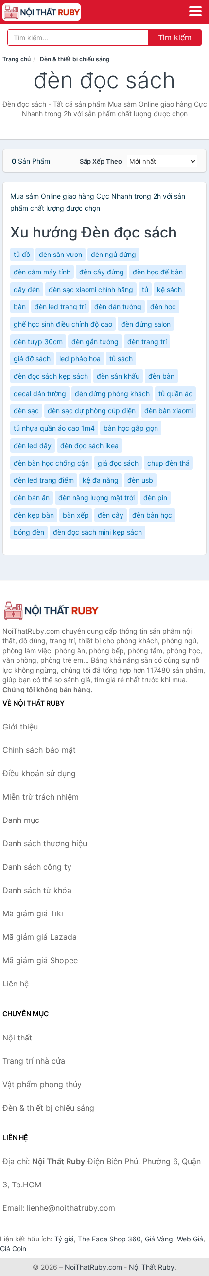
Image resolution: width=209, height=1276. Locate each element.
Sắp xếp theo (101, 161)
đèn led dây (33, 445)
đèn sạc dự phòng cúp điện (92, 410)
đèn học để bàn (158, 272)
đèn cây (110, 515)
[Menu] (195, 11)
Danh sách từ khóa (36, 890)
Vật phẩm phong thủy (42, 1084)
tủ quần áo (175, 393)
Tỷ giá (64, 1239)
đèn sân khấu (118, 376)
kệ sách (169, 289)
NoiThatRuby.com (93, 1267)
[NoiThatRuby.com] (56, 12)
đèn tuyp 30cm (38, 341)
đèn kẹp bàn (34, 515)
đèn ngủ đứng (113, 254)
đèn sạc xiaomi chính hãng (91, 289)
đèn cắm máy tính (42, 272)
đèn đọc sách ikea (89, 445)
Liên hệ (15, 983)
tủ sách (121, 358)
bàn (20, 306)
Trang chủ (16, 59)
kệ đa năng (101, 480)
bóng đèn (29, 532)
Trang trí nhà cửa (33, 1061)
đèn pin (155, 497)
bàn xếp (76, 515)
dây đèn (27, 289)
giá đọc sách (118, 463)
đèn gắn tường (95, 341)
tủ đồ (22, 254)
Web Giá (190, 1239)
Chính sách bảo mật (39, 750)
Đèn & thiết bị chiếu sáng (75, 59)
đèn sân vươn (60, 254)
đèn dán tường (117, 306)
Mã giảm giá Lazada (39, 937)
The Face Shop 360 (109, 1239)
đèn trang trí (147, 341)
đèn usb (140, 480)
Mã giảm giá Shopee (40, 960)
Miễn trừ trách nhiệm (40, 797)
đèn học (163, 306)
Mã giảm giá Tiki (32, 913)
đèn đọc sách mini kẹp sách (97, 532)
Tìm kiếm (175, 37)
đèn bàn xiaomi (168, 410)
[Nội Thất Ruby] (51, 610)
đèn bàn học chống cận (51, 463)
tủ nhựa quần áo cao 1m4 (54, 428)
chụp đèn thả (168, 463)
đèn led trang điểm (44, 480)
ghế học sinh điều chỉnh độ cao (63, 324)
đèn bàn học (152, 515)
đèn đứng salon (146, 324)
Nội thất (17, 1037)
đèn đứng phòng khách (112, 393)
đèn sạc (26, 410)
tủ (145, 289)
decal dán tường (40, 393)
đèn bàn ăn (32, 497)
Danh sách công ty (36, 867)
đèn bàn (161, 376)
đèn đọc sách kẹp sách (51, 376)
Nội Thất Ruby (151, 1267)
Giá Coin (13, 1248)
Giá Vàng (159, 1239)
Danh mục (20, 820)
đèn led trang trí (60, 306)
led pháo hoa (80, 358)
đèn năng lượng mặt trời (96, 497)
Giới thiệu (20, 726)
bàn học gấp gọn (131, 428)
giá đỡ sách (32, 358)
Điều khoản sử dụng (39, 773)
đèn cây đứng (101, 272)
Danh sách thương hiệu (44, 843)
